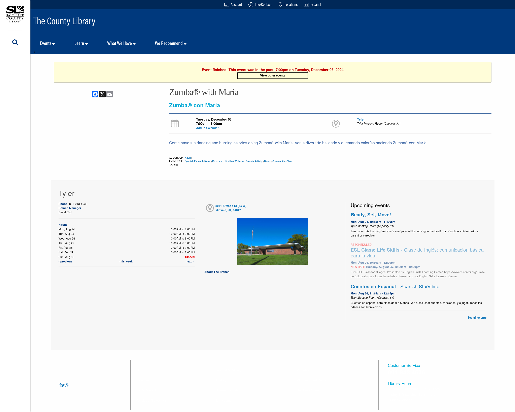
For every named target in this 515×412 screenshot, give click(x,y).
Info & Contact (146, 390)
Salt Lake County (309, 390)
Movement (217, 161)
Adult (188, 157)
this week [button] (126, 261)
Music (207, 161)
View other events (272, 75)
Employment (225, 400)
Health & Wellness (234, 161)
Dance (267, 161)
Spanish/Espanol (194, 161)
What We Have (120, 42)
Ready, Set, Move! (371, 214)
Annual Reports (227, 390)
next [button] (189, 261)
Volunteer (303, 370)
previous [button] (66, 261)
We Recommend (169, 42)
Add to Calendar (207, 128)
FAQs (140, 370)
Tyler (361, 119)
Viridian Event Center (312, 380)
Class (289, 161)
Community (278, 161)
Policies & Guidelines (151, 400)
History (221, 380)
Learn (79, 42)
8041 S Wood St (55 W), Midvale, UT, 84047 (231, 208)
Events (46, 42)
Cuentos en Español (395, 286)
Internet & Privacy (228, 370)
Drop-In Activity (254, 161)
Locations (143, 380)
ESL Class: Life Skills (417, 252)
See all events (477, 317)
